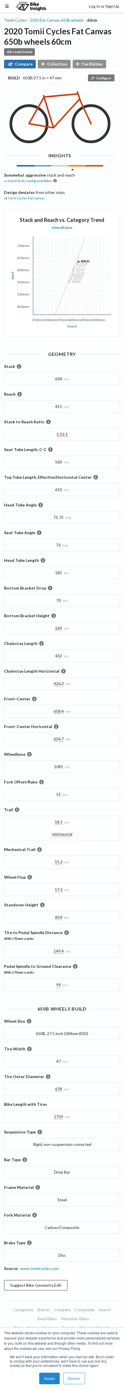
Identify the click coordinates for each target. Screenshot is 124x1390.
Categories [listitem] (23, 1309)
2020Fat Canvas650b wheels (57, 20)
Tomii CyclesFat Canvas (26, 198)
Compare (24, 63)
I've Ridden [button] (92, 63)
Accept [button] (49, 1378)
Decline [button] (74, 1378)
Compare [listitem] (62, 1309)
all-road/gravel (32, 181)
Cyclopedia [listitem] (85, 1309)
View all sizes (62, 227)
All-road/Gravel (19, 52)
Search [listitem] (105, 1309)
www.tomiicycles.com (39, 1268)
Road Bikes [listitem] (47, 1318)
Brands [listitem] (43, 1309)
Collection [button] (57, 63)
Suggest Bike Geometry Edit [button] (35, 1285)
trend (12, 181)
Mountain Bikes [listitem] (75, 1318)
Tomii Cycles (15, 20)
